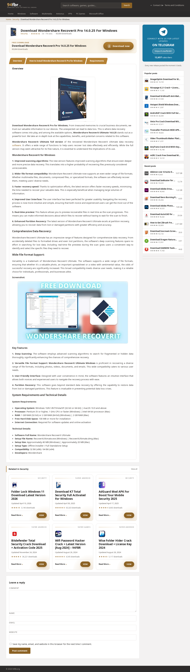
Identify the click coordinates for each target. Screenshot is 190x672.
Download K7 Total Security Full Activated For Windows (70, 495)
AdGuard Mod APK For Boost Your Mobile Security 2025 (114, 495)
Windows (22, 13)
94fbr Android (82, 478)
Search (127, 5)
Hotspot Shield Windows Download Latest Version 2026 (165, 104)
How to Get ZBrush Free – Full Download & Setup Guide (162, 222)
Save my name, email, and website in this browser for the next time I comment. (52, 644)
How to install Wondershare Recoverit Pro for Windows (55, 60)
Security (15, 19)
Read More (16, 515)
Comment (14, 588)
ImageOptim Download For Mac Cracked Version (165, 79)
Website (13, 632)
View (41, 515)
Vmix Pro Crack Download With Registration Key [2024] (165, 121)
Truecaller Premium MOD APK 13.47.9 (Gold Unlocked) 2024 (165, 130)
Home (10, 13)
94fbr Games (84, 527)
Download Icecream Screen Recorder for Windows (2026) (163, 231)
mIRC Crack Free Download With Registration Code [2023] (165, 155)
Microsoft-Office (96, 13)
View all (134, 469)
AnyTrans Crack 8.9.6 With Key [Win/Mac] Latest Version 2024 (165, 147)
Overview (17, 60)
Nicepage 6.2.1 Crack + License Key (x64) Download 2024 (165, 87)
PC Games (80, 13)
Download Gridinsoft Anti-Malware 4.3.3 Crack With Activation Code (165, 96)
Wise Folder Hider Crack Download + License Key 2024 (115, 544)
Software (34, 13)
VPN (70, 13)
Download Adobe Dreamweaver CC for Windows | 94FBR (162, 189)
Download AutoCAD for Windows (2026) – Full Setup (163, 214)
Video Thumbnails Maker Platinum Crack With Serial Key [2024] (165, 138)
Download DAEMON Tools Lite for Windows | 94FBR (163, 248)
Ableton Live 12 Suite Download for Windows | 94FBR (162, 172)
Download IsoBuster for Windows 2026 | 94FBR (163, 180)
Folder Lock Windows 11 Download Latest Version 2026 (28, 495)
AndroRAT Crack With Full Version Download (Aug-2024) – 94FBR (165, 113)
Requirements (97, 60)
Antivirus (60, 13)
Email (12, 622)
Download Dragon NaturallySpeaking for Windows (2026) (163, 239)
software (16, 145)
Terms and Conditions (174, 5)
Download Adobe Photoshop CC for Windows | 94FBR (162, 205)
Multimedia (47, 13)
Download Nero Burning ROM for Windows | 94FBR (163, 197)
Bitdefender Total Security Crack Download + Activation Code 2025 (28, 544)
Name (12, 613)
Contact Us (158, 5)
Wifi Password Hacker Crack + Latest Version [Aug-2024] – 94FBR (70, 544)
